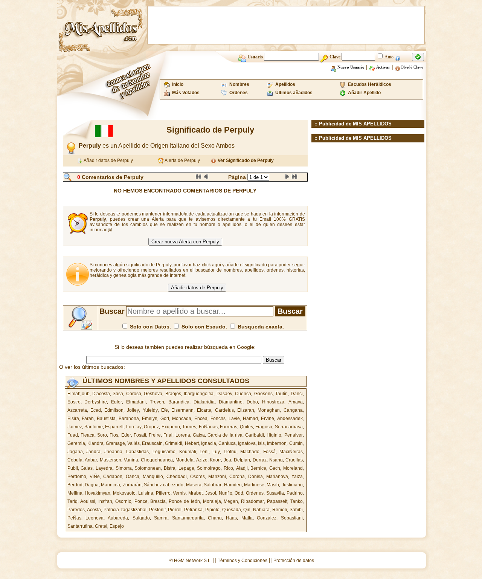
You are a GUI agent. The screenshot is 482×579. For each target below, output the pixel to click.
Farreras (228, 426)
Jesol (210, 493)
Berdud (74, 484)
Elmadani (136, 402)
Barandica (178, 402)
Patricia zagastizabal (125, 509)
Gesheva (153, 393)
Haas (231, 518)
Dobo (252, 402)
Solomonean (147, 468)
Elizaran (245, 410)
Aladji (242, 468)
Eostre (74, 402)
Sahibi (296, 509)
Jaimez (74, 426)
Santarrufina (80, 526)
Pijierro (163, 493)
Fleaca (88, 435)
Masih (273, 484)
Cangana (293, 410)
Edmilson (114, 410)
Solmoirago (209, 468)
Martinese (254, 484)
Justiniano (292, 484)
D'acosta (101, 393)
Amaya (295, 402)
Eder (126, 435)
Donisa (255, 476)
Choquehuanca (157, 460)
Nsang (276, 460)
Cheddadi (176, 476)
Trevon (157, 402)
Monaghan (269, 410)
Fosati (140, 435)
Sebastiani (292, 518)
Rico (228, 468)
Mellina (74, 493)
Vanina (131, 460)
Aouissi (87, 501)
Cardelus (224, 410)
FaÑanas (208, 426)
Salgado (141, 518)
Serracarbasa (289, 426)
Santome (93, 426)
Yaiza (297, 476)
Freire (155, 435)
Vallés (133, 443)
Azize (201, 460)
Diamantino (231, 402)
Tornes (189, 426)
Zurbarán (132, 484)
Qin (246, 509)
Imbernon (277, 443)
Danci (297, 393)
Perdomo (76, 476)
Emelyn (149, 418)
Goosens (263, 393)
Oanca (132, 476)
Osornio (123, 501)
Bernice (258, 468)
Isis (261, 443)
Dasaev (224, 393)
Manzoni (217, 476)
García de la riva (225, 435)
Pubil (72, 468)
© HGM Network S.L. (190, 560)
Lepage (186, 468)
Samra (161, 518)
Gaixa (199, 435)
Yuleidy (150, 410)
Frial (167, 435)
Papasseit (277, 501)
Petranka (193, 509)
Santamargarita (188, 518)
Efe (164, 410)
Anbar (91, 460)
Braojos (173, 393)
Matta (247, 518)
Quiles (246, 426)
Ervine (267, 418)
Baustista (106, 418)
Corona (237, 476)
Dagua (92, 484)
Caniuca (227, 443)
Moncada (181, 418)
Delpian (242, 460)
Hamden (233, 484)
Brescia (158, 501)
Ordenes (255, 493)
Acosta (94, 509)
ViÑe (95, 476)
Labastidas (137, 451)
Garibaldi (254, 435)
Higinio (274, 435)
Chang (215, 518)
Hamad (250, 418)
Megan (231, 501)
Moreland (293, 468)
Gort (164, 418)
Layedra (104, 468)
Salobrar (212, 484)
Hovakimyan (97, 493)
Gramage (115, 443)
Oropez (151, 426)
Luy (216, 451)
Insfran (105, 501)
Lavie (234, 418)
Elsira (73, 418)
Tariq (72, 501)
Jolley (133, 410)
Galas (87, 468)
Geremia (76, 443)
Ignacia (208, 443)
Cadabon (112, 476)
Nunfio (225, 493)
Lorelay (134, 426)
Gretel (101, 526)
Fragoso (263, 426)
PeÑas (74, 518)
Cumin (296, 443)
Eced (95, 410)
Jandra (93, 451)
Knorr (215, 460)
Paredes (76, 509)
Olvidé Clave (412, 67)
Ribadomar (252, 501)
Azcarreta (77, 410)
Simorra (124, 468)
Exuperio (171, 426)
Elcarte (204, 410)
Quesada (231, 509)
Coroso (133, 393)
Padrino (295, 493)
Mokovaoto (124, 493)
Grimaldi (173, 443)
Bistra (169, 468)
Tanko (296, 501)
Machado (249, 451)
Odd (239, 493)
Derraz (260, 460)
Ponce (141, 501)
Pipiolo (212, 509)
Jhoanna (113, 451)
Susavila (275, 493)
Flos (114, 435)
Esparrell (114, 426)
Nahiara (261, 509)
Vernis (179, 493)
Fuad (72, 435)
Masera (193, 484)
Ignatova (247, 443)
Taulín (281, 393)
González (266, 518)
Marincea (110, 484)
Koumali (187, 451)
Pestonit (157, 509)
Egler (116, 402)
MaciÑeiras (291, 451)
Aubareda (118, 518)
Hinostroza (273, 402)
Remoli (279, 509)
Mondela (184, 460)
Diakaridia (204, 402)
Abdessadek (290, 418)
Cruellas (294, 460)
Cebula (74, 460)
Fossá (269, 451)
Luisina (145, 493)
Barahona (129, 418)
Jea (227, 460)
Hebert (192, 443)
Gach (274, 468)
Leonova (94, 518)
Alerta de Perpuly (182, 160)
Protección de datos (293, 560)
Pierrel (175, 509)
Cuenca (243, 393)
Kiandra (95, 443)
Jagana (75, 451)
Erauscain (152, 443)
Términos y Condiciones (242, 560)
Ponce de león (184, 501)
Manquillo (153, 476)
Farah (88, 418)
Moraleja (212, 501)
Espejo (117, 526)
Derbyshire (95, 402)
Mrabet (195, 493)
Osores (197, 476)
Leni (204, 451)
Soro (102, 435)
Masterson (110, 460)
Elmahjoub (78, 393)
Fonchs (218, 418)
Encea (200, 418)
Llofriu (230, 451)
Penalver (293, 435)
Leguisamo (164, 451)
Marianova (277, 476)
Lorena (182, 435)
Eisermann (182, 410)
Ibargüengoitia (199, 393)
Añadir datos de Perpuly (108, 160)
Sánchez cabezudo (163, 484)
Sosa (118, 393)
